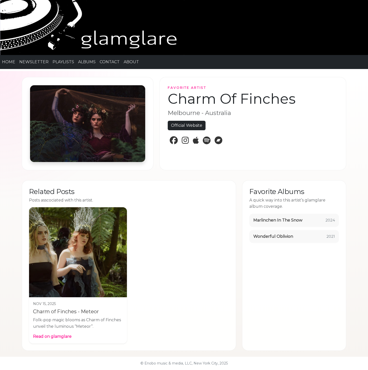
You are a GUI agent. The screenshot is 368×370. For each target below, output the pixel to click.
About (131, 62)
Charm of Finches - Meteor (66, 311)
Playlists (63, 62)
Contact (110, 62)
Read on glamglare (52, 336)
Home (8, 62)
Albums (87, 62)
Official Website (186, 125)
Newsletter (34, 62)
